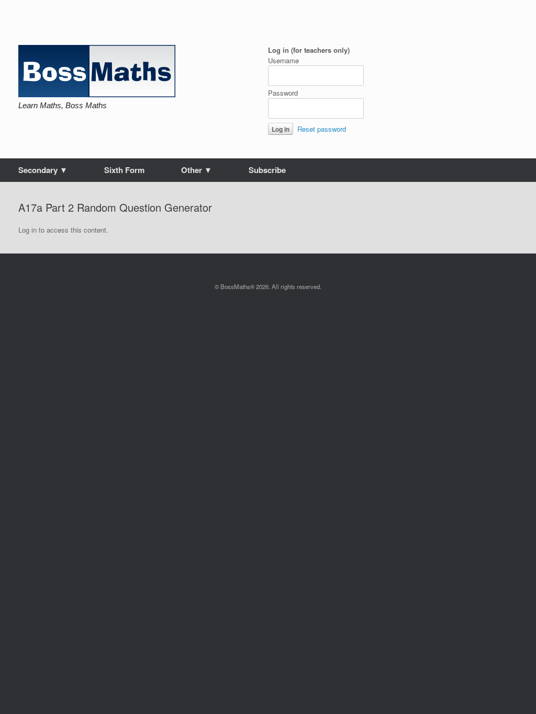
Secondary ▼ (43, 170)
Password (283, 93)
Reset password (321, 129)
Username (283, 60)
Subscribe (267, 170)
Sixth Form (124, 170)
